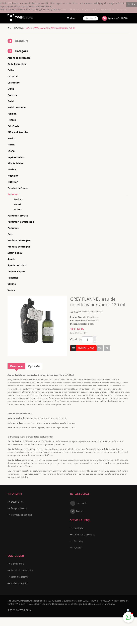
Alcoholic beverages (19, 57)
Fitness (12, 119)
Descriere (16, 366)
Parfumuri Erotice (18, 215)
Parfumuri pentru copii (21, 221)
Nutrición (13, 175)
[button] (128, 617)
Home (11, 144)
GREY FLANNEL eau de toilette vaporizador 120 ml (50, 27)
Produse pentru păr (19, 246)
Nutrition (13, 181)
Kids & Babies (15, 163)
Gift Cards (13, 126)
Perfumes (13, 228)
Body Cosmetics (17, 64)
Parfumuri (18, 27)
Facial (11, 101)
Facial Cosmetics (17, 107)
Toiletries (13, 277)
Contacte (79, 528)
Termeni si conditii (21, 514)
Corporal (13, 76)
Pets (10, 234)
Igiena (11, 150)
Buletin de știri (19, 583)
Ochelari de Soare (18, 188)
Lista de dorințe (20, 576)
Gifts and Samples (18, 132)
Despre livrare (19, 508)
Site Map (79, 541)
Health (11, 138)
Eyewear (12, 95)
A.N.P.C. (78, 547)
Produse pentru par (19, 240)
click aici (57, 9)
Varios (11, 290)
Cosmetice (14, 82)
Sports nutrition (17, 265)
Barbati (18, 199)
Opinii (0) (34, 366)
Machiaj (12, 169)
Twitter (79, 511)
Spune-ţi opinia (95, 311)
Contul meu (17, 563)
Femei (17, 204)
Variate (12, 283)
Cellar (11, 70)
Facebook (80, 503)
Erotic (11, 88)
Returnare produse (84, 534)
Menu (72, 18)
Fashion (12, 113)
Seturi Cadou (15, 252)
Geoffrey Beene (91, 317)
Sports (11, 259)
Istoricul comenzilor (22, 570)
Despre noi (17, 501)
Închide (131, 4)
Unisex (18, 209)
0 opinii (82, 311)
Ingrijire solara (16, 157)
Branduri (21, 41)
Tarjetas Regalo (16, 271)
